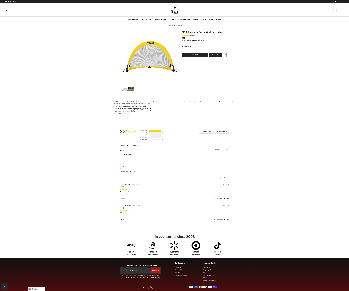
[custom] (139, 287)
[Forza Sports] (174, 10)
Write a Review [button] (222, 131)
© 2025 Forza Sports (209, 280)
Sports (204, 19)
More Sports (177, 25)
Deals (211, 19)
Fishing (172, 19)
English (34, 289)
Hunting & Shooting (183, 19)
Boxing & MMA (133, 19)
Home (166, 25)
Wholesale (206, 278)
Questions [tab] (135, 145)
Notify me (215, 54)
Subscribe (156, 270)
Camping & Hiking (160, 19)
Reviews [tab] (123, 145)
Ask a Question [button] (207, 131)
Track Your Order (208, 275)
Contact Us (206, 267)
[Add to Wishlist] (225, 55)
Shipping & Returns (209, 270)
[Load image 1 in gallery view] (150, 57)
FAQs (204, 272)
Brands (218, 19)
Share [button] (123, 178)
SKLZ (185, 43)
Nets (183, 25)
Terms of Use (179, 272)
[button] (194, 40)
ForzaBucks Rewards (181, 275)
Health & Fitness (146, 19)
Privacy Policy (179, 270)
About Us (178, 267)
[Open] (4, 286)
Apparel (195, 19)
